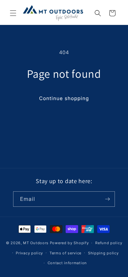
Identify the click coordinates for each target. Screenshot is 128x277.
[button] (13, 13)
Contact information (67, 263)
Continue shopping (64, 98)
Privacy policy (29, 253)
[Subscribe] (107, 199)
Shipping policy (103, 253)
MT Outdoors (36, 243)
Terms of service (65, 253)
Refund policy (108, 243)
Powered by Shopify (69, 243)
